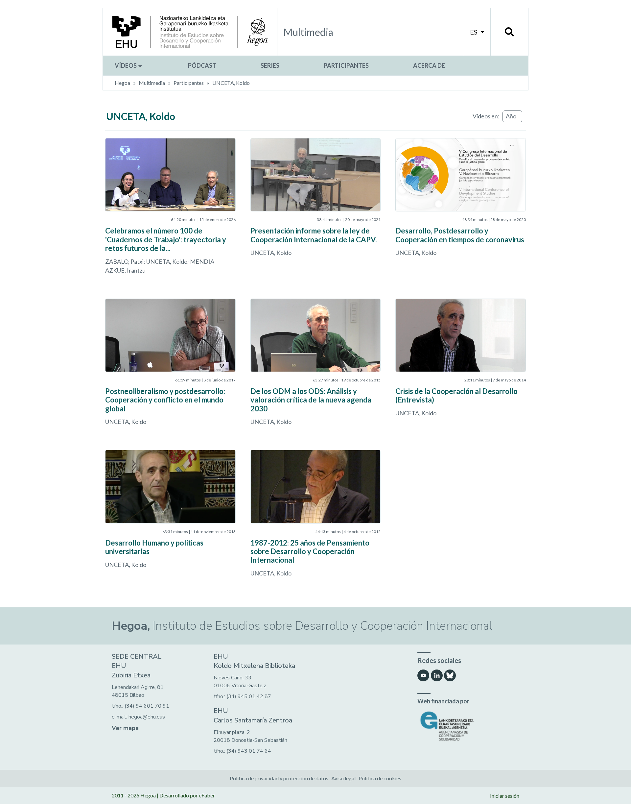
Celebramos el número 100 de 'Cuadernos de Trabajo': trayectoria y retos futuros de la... (165, 239)
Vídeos (126, 65)
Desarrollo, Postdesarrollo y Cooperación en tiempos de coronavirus (459, 235)
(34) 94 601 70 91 (147, 706)
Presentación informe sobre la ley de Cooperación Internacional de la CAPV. (313, 235)
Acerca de (429, 65)
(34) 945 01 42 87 (248, 696)
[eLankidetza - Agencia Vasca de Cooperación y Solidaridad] (468, 726)
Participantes (346, 65)
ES (474, 32)
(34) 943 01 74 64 (248, 751)
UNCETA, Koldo (231, 83)
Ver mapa (125, 728)
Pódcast (202, 65)
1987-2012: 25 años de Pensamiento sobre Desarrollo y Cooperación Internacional (309, 551)
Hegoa (122, 83)
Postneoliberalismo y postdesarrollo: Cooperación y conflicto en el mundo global (165, 400)
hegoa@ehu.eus (147, 716)
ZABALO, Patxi (124, 261)
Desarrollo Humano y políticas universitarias (154, 547)
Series (270, 65)
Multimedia (152, 83)
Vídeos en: (486, 116)
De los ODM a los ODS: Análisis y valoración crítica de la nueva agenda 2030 (310, 400)
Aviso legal (343, 778)
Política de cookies (380, 778)
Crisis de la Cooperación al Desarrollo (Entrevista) (456, 395)
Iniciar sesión (504, 795)
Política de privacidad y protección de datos (279, 778)
